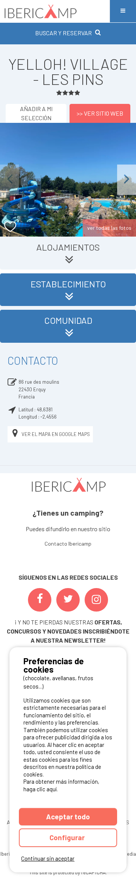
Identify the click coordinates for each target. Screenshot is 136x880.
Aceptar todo (68, 816)
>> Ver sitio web (100, 113)
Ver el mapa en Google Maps (56, 434)
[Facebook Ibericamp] (39, 600)
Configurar (67, 837)
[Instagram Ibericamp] (96, 600)
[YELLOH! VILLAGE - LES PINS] (68, 180)
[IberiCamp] (55, 11)
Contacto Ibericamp (68, 543)
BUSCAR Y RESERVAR (63, 32)
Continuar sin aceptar (47, 858)
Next (126, 179)
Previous (9, 179)
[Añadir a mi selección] (10, 227)
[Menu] (123, 11)
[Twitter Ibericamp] (68, 600)
